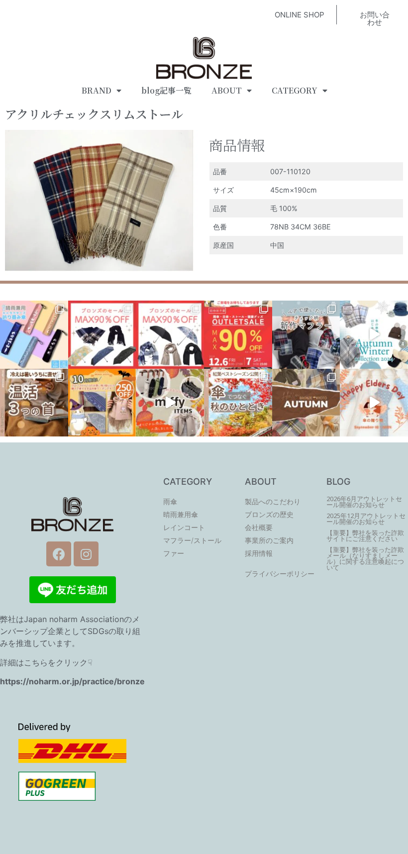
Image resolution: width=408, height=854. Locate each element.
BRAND (96, 90)
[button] (299, 14)
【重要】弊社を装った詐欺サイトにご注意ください (365, 536)
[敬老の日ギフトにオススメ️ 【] (374, 403)
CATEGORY (294, 90)
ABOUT (226, 90)
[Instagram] (86, 553)
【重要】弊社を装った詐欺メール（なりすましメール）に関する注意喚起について (365, 558)
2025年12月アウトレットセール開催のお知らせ (366, 519)
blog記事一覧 (166, 90)
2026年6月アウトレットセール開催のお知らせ (364, 502)
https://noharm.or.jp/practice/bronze (72, 681)
